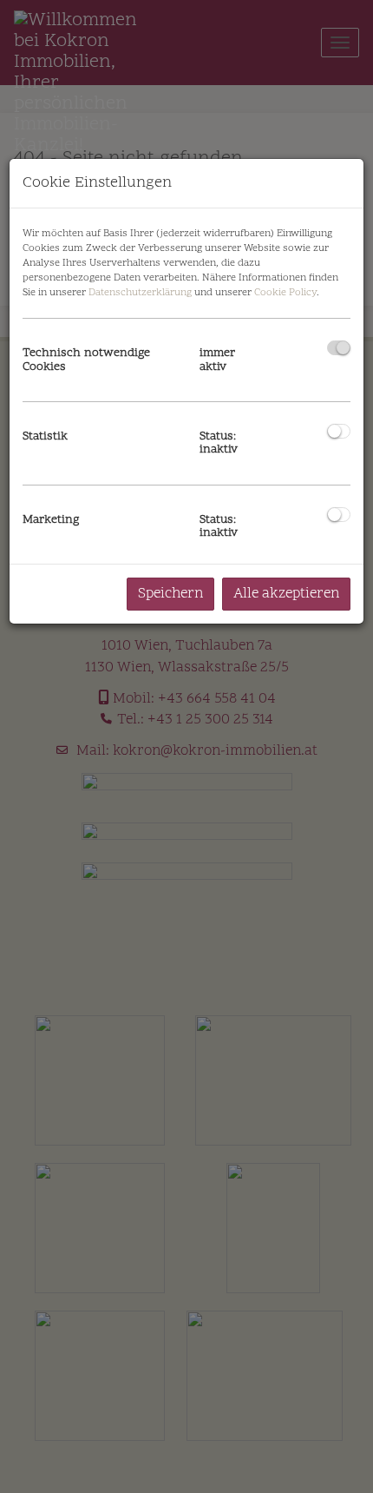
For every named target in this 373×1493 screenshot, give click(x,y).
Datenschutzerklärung (140, 293)
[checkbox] (338, 347)
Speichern (170, 594)
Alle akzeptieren (286, 594)
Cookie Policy (285, 293)
